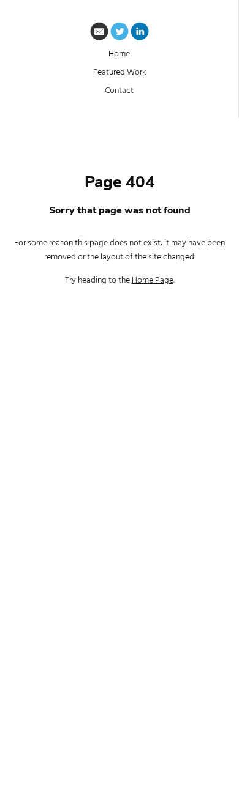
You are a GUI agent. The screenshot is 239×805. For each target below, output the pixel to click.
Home (119, 54)
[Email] (99, 33)
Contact (119, 91)
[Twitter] (119, 33)
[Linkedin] (140, 33)
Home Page (152, 280)
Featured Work (119, 72)
